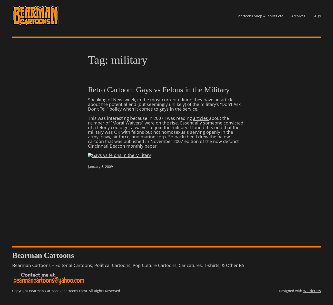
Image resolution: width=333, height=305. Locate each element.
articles (201, 118)
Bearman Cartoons (43, 255)
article (227, 100)
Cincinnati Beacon (106, 146)
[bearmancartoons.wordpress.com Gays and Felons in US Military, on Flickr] (119, 155)
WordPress (312, 290)
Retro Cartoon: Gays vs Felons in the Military (159, 89)
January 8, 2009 (100, 166)
